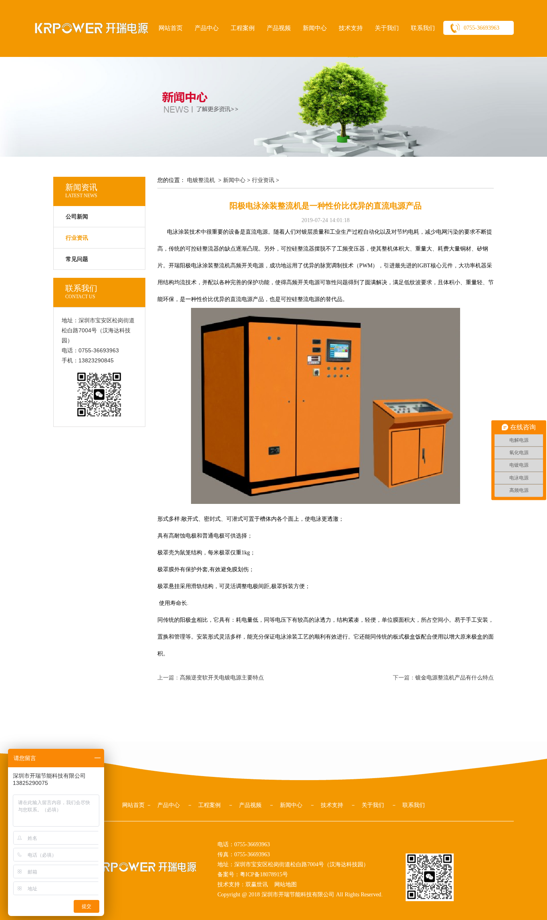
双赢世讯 (256, 885)
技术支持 (351, 28)
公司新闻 (77, 217)
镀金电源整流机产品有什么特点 (454, 678)
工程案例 (243, 28)
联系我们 (423, 28)
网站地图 (285, 885)
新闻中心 (315, 28)
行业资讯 (263, 180)
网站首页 (171, 28)
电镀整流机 (201, 180)
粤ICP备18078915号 (264, 874)
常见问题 (77, 259)
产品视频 (279, 28)
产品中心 (207, 28)
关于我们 (387, 28)
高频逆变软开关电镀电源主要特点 (222, 678)
